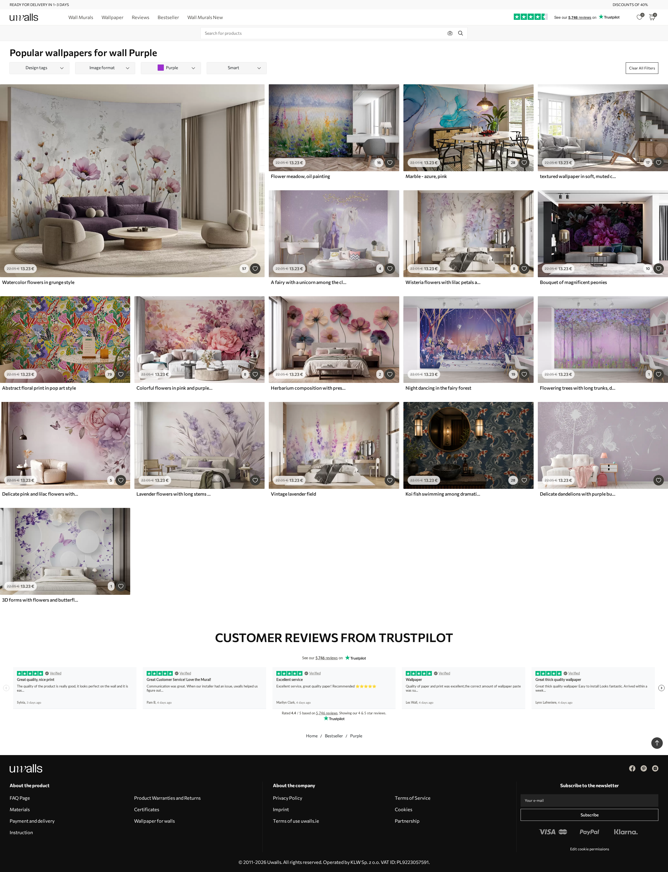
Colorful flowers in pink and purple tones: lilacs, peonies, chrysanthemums (174, 388)
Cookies (403, 809)
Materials (20, 809)
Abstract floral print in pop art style (39, 388)
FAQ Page (20, 798)
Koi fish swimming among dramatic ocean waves (443, 494)
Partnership (407, 821)
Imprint (281, 809)
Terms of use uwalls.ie (296, 821)
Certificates (146, 809)
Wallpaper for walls (154, 821)
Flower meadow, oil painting (300, 176)
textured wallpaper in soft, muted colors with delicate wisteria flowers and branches (578, 176)
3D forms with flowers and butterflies (40, 600)
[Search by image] (450, 33)
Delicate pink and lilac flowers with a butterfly (40, 494)
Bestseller (334, 735)
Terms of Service (413, 798)
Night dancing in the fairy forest (438, 388)
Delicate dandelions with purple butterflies (578, 494)
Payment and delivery (32, 821)
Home (312, 735)
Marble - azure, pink (426, 176)
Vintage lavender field (293, 494)
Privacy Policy (287, 798)
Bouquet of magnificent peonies (573, 282)
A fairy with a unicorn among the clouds (309, 282)
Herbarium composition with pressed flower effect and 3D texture (309, 388)
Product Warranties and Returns (167, 798)
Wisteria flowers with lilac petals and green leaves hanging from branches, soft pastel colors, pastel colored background (443, 282)
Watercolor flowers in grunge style (38, 282)
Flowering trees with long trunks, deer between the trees (578, 388)
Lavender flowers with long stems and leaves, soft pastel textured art (174, 494)
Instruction (21, 832)
